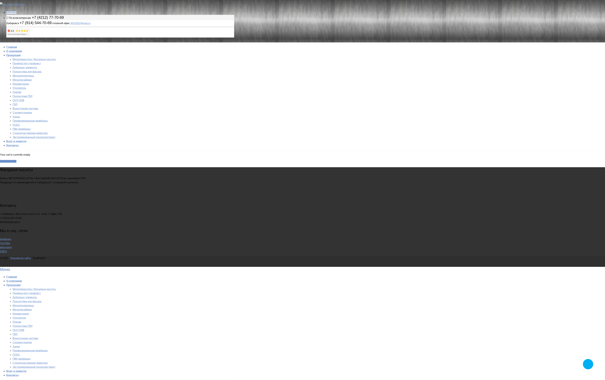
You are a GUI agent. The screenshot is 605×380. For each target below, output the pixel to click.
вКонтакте (6, 247)
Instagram (5, 239)
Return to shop (8, 161)
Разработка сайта (20, 258)
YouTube (5, 243)
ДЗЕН (3, 251)
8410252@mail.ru (80, 23)
